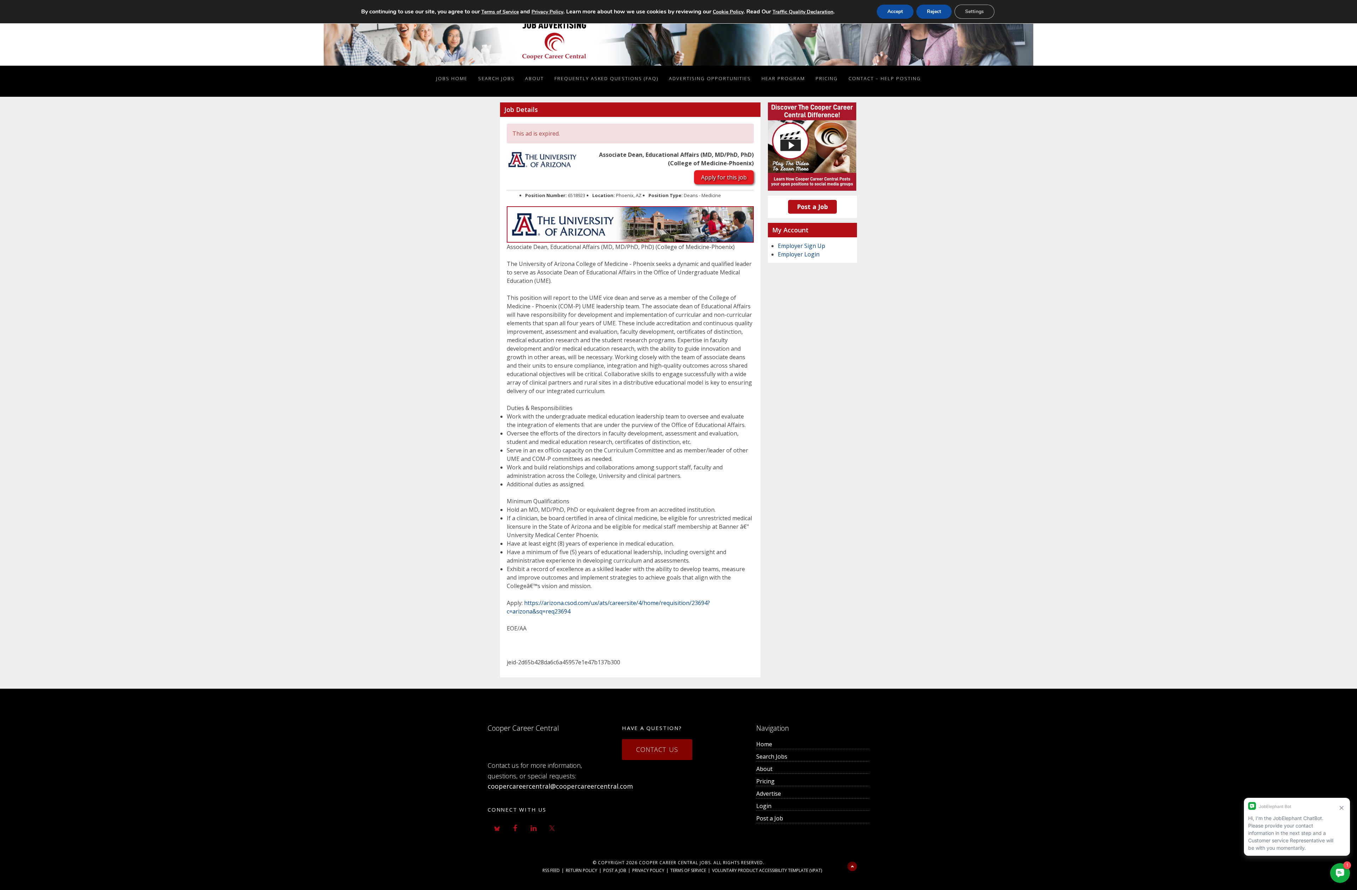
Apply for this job (724, 177)
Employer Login (799, 254)
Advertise (768, 793)
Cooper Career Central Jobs (675, 863)
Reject (934, 11)
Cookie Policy (728, 11)
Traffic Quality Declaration (803, 11)
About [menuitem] (764, 769)
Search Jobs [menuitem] (771, 756)
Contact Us (657, 749)
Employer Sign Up (801, 246)
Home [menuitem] (764, 744)
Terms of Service (688, 870)
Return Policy (581, 870)
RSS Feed (551, 870)
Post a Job (812, 206)
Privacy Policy (648, 870)
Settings (974, 11)
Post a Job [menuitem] (769, 818)
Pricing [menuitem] (765, 781)
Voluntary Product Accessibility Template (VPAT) (767, 870)
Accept (895, 11)
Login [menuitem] (763, 806)
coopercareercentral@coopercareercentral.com (560, 786)
